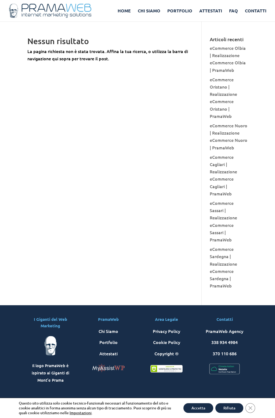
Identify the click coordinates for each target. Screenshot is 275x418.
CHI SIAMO (149, 11)
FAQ (233, 11)
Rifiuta (229, 407)
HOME (124, 11)
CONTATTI (255, 11)
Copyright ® (166, 353)
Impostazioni (81, 412)
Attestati (108, 353)
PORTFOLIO (179, 11)
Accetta (198, 407)
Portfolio (108, 342)
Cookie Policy (166, 342)
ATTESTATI (210, 11)
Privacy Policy (166, 331)
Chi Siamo (108, 331)
